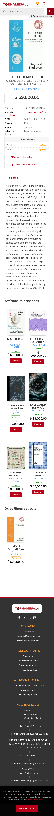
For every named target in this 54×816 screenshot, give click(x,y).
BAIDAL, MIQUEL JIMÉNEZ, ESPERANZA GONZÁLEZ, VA (16, 482)
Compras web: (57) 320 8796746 (28, 685)
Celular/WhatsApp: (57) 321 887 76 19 (29, 733)
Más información (36, 799)
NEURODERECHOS (15, 339)
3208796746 (28, 631)
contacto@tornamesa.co (28, 636)
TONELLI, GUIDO (38, 411)
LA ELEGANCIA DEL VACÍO (38, 406)
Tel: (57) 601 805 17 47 (29, 755)
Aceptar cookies (27, 808)
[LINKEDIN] (34, 618)
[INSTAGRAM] (29, 618)
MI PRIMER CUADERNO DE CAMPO (16, 474)
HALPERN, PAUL (38, 345)
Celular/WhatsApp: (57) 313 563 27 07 (29, 763)
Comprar (16, 360)
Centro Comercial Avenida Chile (28, 740)
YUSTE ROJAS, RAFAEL (16, 346)
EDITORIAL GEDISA (34, 108)
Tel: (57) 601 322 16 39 (29, 747)
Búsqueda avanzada (42, 16)
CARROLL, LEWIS (38, 478)
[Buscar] (50, 11)
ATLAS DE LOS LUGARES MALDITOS (16, 406)
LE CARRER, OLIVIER (16, 412)
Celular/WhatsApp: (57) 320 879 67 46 (29, 780)
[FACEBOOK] (19, 618)
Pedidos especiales (28, 694)
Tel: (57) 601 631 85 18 (29, 718)
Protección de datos (28, 665)
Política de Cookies (28, 669)
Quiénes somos (28, 690)
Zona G (28, 710)
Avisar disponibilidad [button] (25, 164)
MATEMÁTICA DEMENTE (38, 474)
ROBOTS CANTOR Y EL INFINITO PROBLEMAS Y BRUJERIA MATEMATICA (16, 547)
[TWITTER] (24, 618)
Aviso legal (28, 656)
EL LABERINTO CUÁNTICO (38, 341)
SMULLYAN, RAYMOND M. (27, 89)
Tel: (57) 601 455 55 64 (29, 772)
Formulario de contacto (28, 640)
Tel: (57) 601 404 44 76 (29, 725)
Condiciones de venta (28, 660)
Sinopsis (13, 177)
